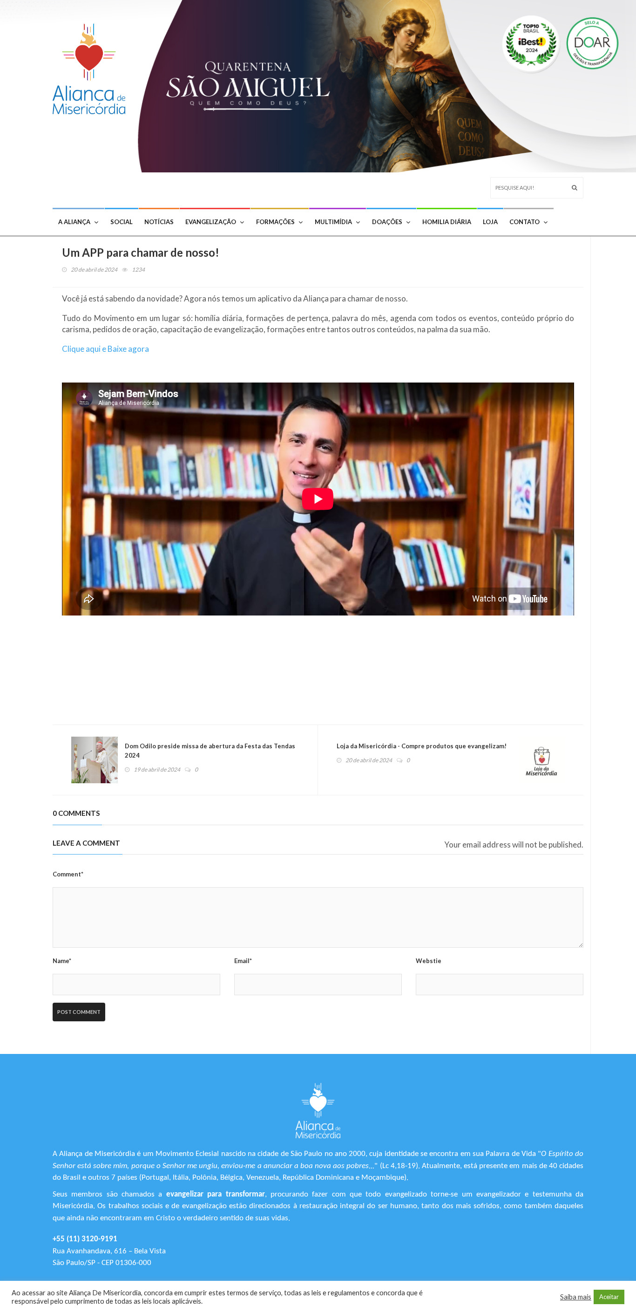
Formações (275, 222)
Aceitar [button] (609, 1296)
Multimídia (333, 222)
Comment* (68, 874)
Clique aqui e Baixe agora (105, 349)
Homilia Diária (446, 222)
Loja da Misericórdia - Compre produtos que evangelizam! (422, 746)
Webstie (428, 960)
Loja (490, 222)
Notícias (159, 222)
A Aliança (74, 222)
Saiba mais (575, 1297)
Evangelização (210, 222)
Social (121, 222)
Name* (62, 960)
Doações (387, 222)
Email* (243, 960)
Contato (524, 222)
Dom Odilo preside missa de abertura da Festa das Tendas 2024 (210, 750)
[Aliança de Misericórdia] (92, 66)
